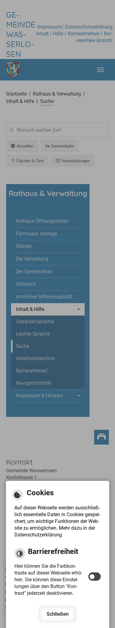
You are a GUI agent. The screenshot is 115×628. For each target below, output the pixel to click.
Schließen (58, 614)
